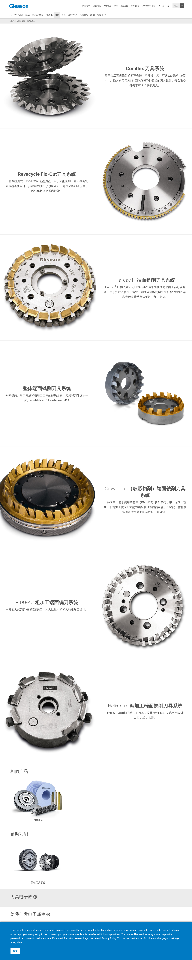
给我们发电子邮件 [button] (28, 914)
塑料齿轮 (72, 15)
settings (174, 938)
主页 (12, 20)
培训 (92, 15)
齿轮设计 (18, 15)
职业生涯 (124, 6)
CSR (116, 6)
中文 (176, 6)
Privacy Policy (109, 938)
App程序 (107, 6)
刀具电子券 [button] (21, 896)
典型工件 (101, 15)
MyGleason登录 (148, 6)
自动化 (49, 15)
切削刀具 (21, 20)
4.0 (10, 15)
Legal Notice (90, 938)
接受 (15, 951)
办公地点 (97, 6)
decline (130, 938)
